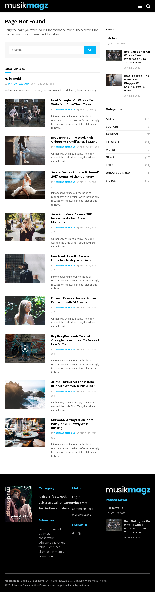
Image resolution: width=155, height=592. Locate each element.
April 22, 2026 (40, 83)
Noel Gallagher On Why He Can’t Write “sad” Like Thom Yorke (74, 102)
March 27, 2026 (87, 349)
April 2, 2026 (86, 109)
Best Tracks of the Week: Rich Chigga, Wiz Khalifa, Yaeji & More (74, 140)
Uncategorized (118, 173)
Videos (111, 180)
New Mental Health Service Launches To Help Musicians (71, 258)
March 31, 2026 (87, 182)
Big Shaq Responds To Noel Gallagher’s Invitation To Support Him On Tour (75, 340)
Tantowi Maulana (18, 83)
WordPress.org (81, 514)
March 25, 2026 (87, 433)
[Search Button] (90, 50)
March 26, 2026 (87, 391)
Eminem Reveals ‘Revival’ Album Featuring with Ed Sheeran (73, 300)
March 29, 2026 (87, 265)
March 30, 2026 (87, 227)
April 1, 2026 (86, 147)
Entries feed (80, 503)
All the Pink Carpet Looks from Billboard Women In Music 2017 (73, 384)
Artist (111, 119)
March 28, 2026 (87, 307)
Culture (112, 126)
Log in (76, 497)
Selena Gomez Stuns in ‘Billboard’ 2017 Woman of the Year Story (75, 174)
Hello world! (13, 79)
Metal (111, 150)
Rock (109, 165)
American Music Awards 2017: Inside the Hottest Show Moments (72, 218)
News (110, 157)
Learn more (46, 556)
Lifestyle (113, 142)
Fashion (112, 134)
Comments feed (82, 509)
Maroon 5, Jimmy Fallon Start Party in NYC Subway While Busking (72, 424)
